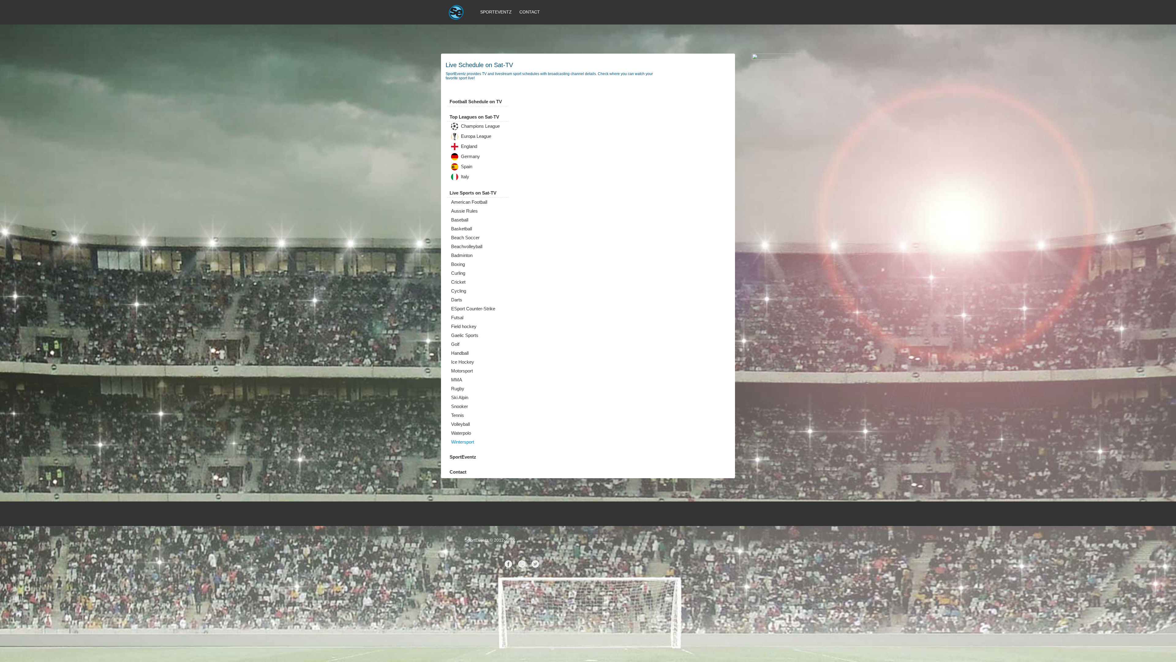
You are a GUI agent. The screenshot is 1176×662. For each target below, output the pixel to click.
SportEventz (496, 11)
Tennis (457, 415)
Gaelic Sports (464, 335)
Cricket (458, 282)
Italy (464, 177)
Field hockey (464, 326)
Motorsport (462, 370)
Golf (455, 344)
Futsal (457, 317)
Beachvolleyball (466, 246)
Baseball (459, 219)
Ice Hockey (462, 362)
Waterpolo (461, 433)
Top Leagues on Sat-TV (474, 116)
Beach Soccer (465, 237)
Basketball (461, 228)
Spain (466, 166)
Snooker (459, 406)
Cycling (458, 290)
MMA (456, 379)
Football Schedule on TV (476, 101)
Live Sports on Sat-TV (473, 192)
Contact (529, 11)
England (468, 146)
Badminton (462, 255)
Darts (456, 299)
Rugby (457, 388)
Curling (458, 273)
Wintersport (462, 441)
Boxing (458, 264)
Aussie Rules (464, 211)
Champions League (480, 126)
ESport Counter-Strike (473, 308)
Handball (460, 353)
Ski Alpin (459, 397)
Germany (470, 156)
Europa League (475, 136)
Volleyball (460, 424)
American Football (469, 202)
